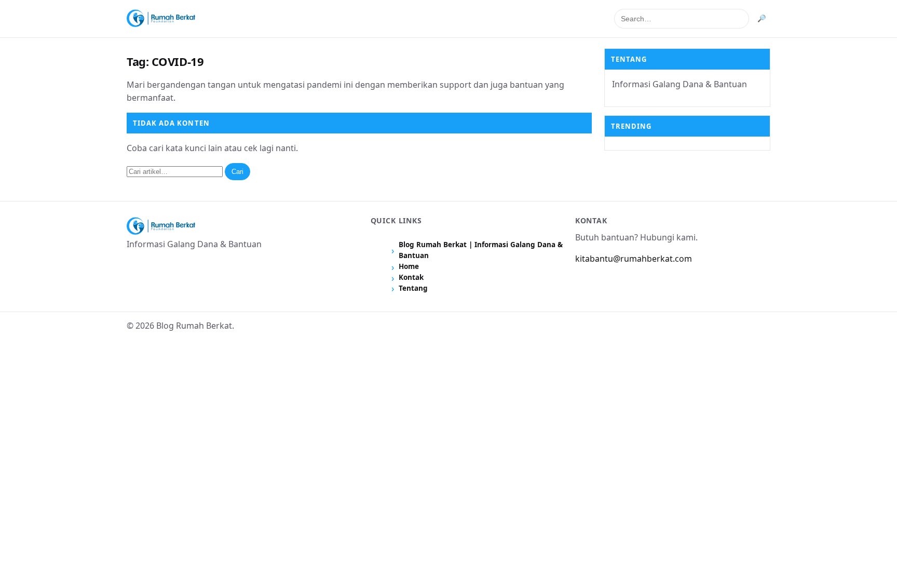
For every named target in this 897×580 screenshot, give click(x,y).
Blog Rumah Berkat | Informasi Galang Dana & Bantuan (481, 250)
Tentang (413, 288)
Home (409, 266)
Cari (237, 172)
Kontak (411, 277)
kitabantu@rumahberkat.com (633, 258)
